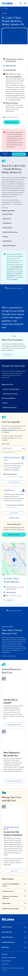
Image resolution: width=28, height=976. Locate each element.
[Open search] (20, 3)
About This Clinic (5, 154)
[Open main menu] (24, 3)
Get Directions (8, 600)
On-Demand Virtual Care (11, 429)
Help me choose (15, 535)
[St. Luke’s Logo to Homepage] (7, 3)
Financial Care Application (14, 274)
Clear (23, 448)
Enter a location (6, 444)
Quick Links (5, 947)
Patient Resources (7, 937)
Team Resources (7, 932)
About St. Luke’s (7, 927)
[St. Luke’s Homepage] (8, 919)
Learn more (15, 470)
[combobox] (14, 448)
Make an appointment (12, 122)
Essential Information (8, 942)
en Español (14, 279)
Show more (5, 208)
